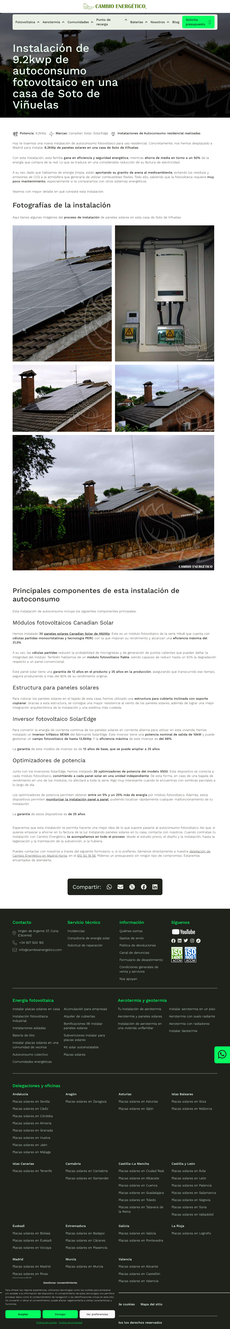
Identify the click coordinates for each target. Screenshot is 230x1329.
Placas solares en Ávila (189, 1171)
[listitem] (109, 886)
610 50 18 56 (86, 855)
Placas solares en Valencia (138, 1281)
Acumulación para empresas (85, 1009)
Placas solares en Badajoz (85, 1233)
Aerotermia (51, 22)
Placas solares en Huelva (31, 1137)
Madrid (18, 1259)
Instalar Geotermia (183, 1031)
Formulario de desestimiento (141, 960)
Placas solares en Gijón (136, 1108)
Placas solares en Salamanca (194, 1193)
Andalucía (20, 1094)
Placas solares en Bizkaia (31, 1233)
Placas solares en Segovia (191, 1200)
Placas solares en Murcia (84, 1266)
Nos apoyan (128, 979)
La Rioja (178, 1226)
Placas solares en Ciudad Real (141, 1171)
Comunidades (78, 22)
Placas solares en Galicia (137, 1233)
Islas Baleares (182, 1094)
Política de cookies (46, 1322)
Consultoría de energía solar (89, 938)
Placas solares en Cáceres (85, 1240)
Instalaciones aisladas (29, 1028)
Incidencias (76, 931)
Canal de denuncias (134, 952)
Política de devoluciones (137, 945)
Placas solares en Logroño (191, 1233)
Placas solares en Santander (87, 1178)
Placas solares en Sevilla (31, 1101)
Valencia (125, 1259)
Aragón (71, 1094)
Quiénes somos (130, 931)
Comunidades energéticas (32, 1061)
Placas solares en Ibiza (189, 1101)
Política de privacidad (70, 1322)
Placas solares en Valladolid (192, 1214)
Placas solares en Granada (33, 1130)
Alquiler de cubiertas (79, 1016)
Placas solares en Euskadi (32, 1240)
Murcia (71, 1259)
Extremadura (76, 1226)
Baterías (136, 22)
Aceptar (23, 1314)
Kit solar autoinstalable (81, 1047)
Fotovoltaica (25, 22)
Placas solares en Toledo (137, 1200)
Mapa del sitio (151, 1304)
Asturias (125, 1094)
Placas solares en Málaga (32, 1152)
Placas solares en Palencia (192, 1185)
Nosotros (158, 22)
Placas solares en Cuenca (138, 1185)
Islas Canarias (23, 1163)
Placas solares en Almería (32, 1123)
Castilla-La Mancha (134, 1163)
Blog (175, 22)
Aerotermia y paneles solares (140, 1016)
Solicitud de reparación (85, 945)
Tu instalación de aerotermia (139, 1009)
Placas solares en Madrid (31, 1266)
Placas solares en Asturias (138, 1101)
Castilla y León (183, 1163)
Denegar (60, 1314)
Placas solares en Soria (189, 1207)
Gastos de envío (131, 938)
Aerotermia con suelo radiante (192, 1016)
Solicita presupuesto (195, 22)
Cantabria (73, 1163)
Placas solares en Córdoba (33, 1116)
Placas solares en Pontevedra (141, 1240)
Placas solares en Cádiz (30, 1108)
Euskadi (19, 1226)
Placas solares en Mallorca (192, 1108)
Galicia (124, 1226)
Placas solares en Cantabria (87, 1171)
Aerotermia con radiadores (189, 1023)
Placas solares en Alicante (138, 1266)
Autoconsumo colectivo (30, 1054)
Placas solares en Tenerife (32, 1171)
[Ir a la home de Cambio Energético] (115, 6)
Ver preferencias (97, 1314)
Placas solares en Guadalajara (141, 1193)
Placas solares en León (189, 1178)
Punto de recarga (103, 22)
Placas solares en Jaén (30, 1145)
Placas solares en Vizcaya (32, 1247)
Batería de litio (23, 1035)
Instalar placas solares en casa (36, 1009)
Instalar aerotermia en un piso (192, 1009)
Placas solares (74, 1054)
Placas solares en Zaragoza (86, 1101)
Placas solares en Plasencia (86, 1247)
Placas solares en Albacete (139, 1178)
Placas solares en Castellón (139, 1274)
